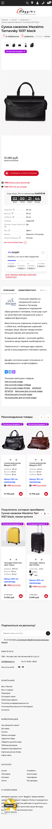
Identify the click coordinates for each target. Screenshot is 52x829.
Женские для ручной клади (29, 391)
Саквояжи (24, 20)
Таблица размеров (9, 745)
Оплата (4, 732)
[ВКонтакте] (6, 371)
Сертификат (32, 777)
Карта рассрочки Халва (11, 752)
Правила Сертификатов (11, 749)
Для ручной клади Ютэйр (17, 388)
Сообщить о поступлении (23, 173)
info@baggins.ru (8, 662)
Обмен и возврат (8, 735)
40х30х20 (36, 388)
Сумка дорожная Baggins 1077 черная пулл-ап (12, 465)
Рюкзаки (5, 777)
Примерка (5, 693)
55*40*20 (9, 391)
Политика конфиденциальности (15, 703)
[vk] (19, 667)
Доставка (5, 729)
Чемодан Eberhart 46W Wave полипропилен (13, 565)
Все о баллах (6, 687)
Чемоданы (5, 774)
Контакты (5, 710)
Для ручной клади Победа (18, 385)
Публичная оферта (9, 700)
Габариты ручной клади (11, 742)
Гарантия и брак (8, 739)
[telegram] (23, 667)
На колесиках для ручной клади (21, 397)
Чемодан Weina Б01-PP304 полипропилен (37, 565)
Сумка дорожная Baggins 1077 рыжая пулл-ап (37, 465)
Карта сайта (6, 755)
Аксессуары (32, 774)
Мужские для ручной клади (18, 394)
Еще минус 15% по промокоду (25, 193)
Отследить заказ (8, 697)
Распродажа (32, 781)
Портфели (31, 771)
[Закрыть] (17, 798)
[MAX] (13, 371)
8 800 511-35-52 (7, 651)
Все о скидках (7, 690)
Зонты (4, 781)
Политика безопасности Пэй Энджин (17, 707)
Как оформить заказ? (10, 725)
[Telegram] (10, 371)
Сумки (14, 20)
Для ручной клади (14, 381)
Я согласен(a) (25, 641)
